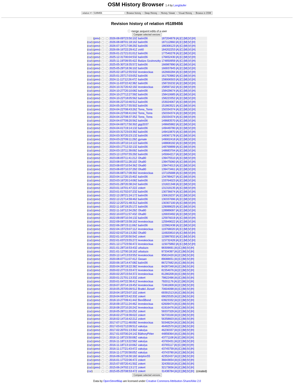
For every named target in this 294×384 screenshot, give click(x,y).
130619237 (168, 195)
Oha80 (142, 158)
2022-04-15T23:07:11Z (123, 229)
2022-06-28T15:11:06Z (123, 225)
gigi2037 (143, 124)
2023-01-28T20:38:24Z (123, 184)
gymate (142, 139)
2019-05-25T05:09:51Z (123, 288)
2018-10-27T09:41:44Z (123, 300)
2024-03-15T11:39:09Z (123, 150)
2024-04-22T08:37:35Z (123, 116)
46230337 (167, 330)
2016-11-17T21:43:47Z (123, 348)
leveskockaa (145, 72)
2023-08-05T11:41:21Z (123, 158)
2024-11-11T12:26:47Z (123, 79)
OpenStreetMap (112, 381)
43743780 (167, 352)
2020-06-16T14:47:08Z (123, 262)
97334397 (167, 251)
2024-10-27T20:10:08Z (123, 90)
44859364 (167, 333)
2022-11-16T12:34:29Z (123, 210)
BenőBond (144, 300)
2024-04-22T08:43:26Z (123, 109)
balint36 (143, 38)
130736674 (168, 191)
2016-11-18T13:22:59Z (123, 341)
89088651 (167, 259)
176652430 (168, 57)
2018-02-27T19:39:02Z (123, 315)
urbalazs (143, 247)
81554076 (167, 270)
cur (90, 42)
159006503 (168, 79)
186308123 (168, 45)
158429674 (168, 90)
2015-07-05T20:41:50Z (123, 363)
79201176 (167, 281)
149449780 (168, 128)
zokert (141, 187)
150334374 (168, 109)
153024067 (168, 101)
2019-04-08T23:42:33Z (123, 296)
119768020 (168, 229)
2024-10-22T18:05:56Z (123, 98)
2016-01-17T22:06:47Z (123, 360)
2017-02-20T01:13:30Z (123, 330)
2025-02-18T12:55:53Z (123, 72)
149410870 (168, 131)
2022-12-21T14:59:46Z (123, 199)
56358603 (167, 318)
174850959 (168, 60)
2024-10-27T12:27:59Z (123, 94)
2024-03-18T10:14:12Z (123, 143)
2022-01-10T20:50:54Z (123, 236)
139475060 (168, 161)
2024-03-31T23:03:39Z (123, 131)
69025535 (167, 296)
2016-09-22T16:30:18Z (123, 356)
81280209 (167, 273)
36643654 (167, 360)
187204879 (168, 38)
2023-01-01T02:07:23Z (123, 191)
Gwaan (142, 259)
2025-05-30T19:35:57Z (123, 64)
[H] (193, 38)
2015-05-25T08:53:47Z (123, 371)
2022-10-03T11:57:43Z (123, 214)
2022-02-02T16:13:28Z (123, 232)
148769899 (168, 146)
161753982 (168, 75)
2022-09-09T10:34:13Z (123, 217)
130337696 (168, 199)
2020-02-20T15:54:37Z (123, 273)
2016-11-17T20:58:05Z (123, 352)
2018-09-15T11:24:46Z (123, 303)
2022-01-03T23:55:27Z (123, 240)
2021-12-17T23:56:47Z (123, 244)
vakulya (142, 326)
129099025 (168, 206)
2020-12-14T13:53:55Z (123, 255)
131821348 (168, 184)
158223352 (168, 98)
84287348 (167, 266)
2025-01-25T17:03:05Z (123, 75)
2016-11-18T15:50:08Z (123, 337)
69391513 (167, 292)
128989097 (168, 210)
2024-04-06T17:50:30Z (123, 124)
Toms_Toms (145, 109)
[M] (185, 38)
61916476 (167, 307)
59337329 (167, 311)
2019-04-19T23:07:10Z (123, 292)
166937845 (168, 68)
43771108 (167, 337)
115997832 (168, 236)
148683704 (168, 150)
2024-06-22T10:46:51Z (123, 101)
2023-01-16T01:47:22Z (123, 187)
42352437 (167, 356)
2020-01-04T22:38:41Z (123, 281)
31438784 (167, 371)
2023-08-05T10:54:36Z (123, 165)
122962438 (168, 225)
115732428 (168, 240)
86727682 (167, 262)
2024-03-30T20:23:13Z (123, 135)
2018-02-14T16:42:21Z (123, 318)
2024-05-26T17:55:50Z (123, 105)
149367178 (168, 135)
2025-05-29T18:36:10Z (123, 68)
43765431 (167, 341)
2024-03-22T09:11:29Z (123, 139)
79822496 (167, 277)
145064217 (168, 154)
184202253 (168, 49)
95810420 (167, 255)
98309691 (167, 247)
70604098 (167, 288)
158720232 (168, 83)
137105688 (168, 173)
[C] (181, 38)
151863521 (168, 105)
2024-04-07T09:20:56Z (123, 120)
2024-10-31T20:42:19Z (123, 87)
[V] (189, 38)
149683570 (168, 120)
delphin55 (144, 356)
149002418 (168, 139)
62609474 (167, 303)
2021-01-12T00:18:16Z (123, 251)
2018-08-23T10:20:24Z (123, 307)
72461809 (167, 285)
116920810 (168, 232)
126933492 (168, 214)
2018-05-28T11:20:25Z (123, 311)
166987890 (168, 64)
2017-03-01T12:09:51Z (123, 326)
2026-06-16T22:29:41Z (123, 49)
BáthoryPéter (146, 333)
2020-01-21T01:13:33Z (123, 277)
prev (96, 38)
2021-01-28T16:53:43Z (123, 247)
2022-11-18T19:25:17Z (123, 206)
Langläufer (179, 5)
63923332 (167, 300)
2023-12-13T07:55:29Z (123, 154)
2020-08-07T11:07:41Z (123, 259)
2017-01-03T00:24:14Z (123, 333)
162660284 (168, 72)
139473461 (168, 169)
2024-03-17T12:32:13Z (123, 146)
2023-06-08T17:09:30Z (123, 173)
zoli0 (141, 49)
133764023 (168, 180)
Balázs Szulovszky (149, 60)
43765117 (167, 345)
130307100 (168, 202)
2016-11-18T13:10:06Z (123, 345)
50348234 (167, 322)
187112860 (168, 42)
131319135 (168, 187)
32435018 (167, 363)
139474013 (168, 165)
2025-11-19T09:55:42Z (123, 60)
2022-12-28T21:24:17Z (123, 195)
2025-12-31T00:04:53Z (123, 57)
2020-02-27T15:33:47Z (123, 270)
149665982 (168, 124)
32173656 (167, 367)
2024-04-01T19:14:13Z (123, 128)
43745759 (167, 348)
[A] (177, 38)
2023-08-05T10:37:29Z (123, 169)
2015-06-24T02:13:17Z (123, 367)
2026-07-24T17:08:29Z (123, 45)
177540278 (168, 53)
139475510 (168, 158)
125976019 (168, 217)
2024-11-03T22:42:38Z (123, 83)
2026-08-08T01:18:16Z (123, 42)
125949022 (168, 221)
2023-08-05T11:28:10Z (123, 161)
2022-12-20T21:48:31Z (123, 202)
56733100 (167, 315)
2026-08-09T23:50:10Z (123, 38)
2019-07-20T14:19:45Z (123, 285)
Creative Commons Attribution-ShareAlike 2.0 (173, 381)
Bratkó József (146, 288)
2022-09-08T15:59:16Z (123, 221)
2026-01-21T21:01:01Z (123, 53)
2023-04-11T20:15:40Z (123, 176)
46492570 (167, 326)
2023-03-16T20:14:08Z (123, 180)
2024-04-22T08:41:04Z (123, 113)
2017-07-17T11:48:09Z (123, 322)
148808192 (168, 143)
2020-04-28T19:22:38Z (123, 266)
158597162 (168, 87)
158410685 (168, 94)
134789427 (168, 176)
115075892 (168, 244)
